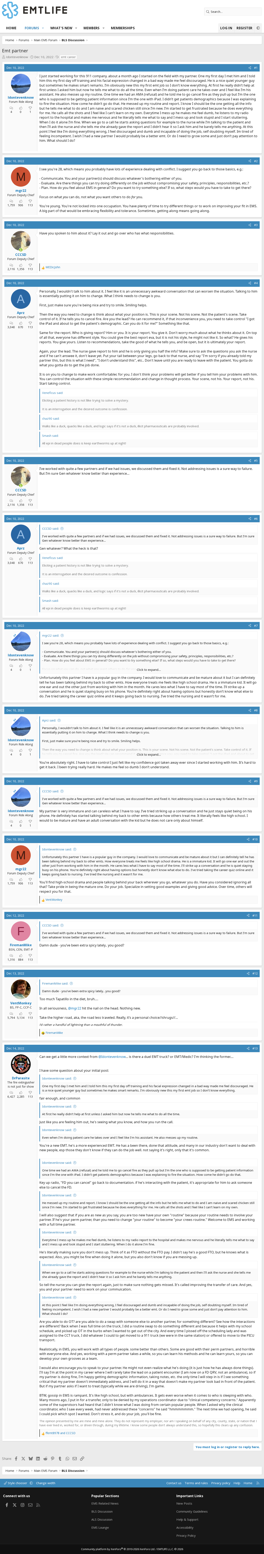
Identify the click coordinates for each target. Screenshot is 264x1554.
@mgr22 (74, 1008)
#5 (256, 461)
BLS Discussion (102, 1511)
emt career (68, 57)
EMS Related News (105, 1503)
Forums (32, 28)
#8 (256, 710)
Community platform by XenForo (118, 1549)
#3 (256, 225)
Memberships (123, 28)
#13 (255, 1048)
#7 (256, 626)
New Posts (184, 1503)
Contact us (174, 1483)
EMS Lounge (100, 1527)
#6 (256, 519)
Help (236, 1483)
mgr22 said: (50, 635)
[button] (43, 28)
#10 (255, 839)
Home (11, 28)
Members (92, 28)
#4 (256, 283)
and (60, 1433)
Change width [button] (45, 1483)
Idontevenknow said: (57, 849)
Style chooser (17, 1483)
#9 (256, 781)
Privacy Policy (186, 1535)
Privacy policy (220, 1483)
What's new (61, 28)
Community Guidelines (192, 1511)
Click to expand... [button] (149, 670)
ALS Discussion (101, 1519)
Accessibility (184, 1527)
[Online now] (21, 250)
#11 (255, 915)
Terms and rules (196, 1483)
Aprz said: (49, 720)
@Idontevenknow (112, 1056)
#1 (256, 68)
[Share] (250, 67)
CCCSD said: (50, 528)
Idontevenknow (17, 57)
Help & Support (187, 1519)
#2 (256, 161)
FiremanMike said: (55, 983)
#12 (255, 973)
